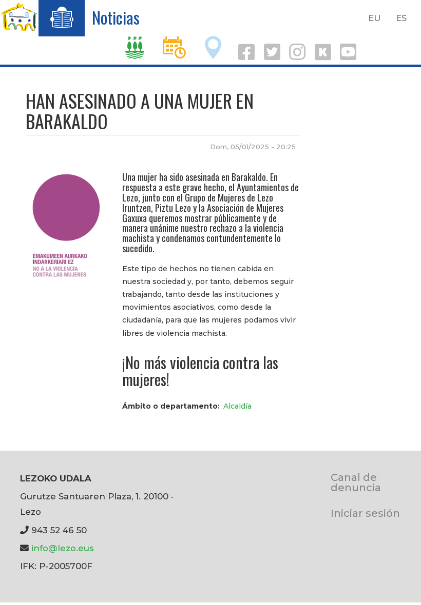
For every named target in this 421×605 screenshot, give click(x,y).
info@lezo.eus (62, 548)
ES (401, 18)
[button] (66, 224)
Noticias (116, 17)
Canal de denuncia (356, 482)
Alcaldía (237, 406)
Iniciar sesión (365, 513)
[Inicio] (19, 17)
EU (374, 18)
